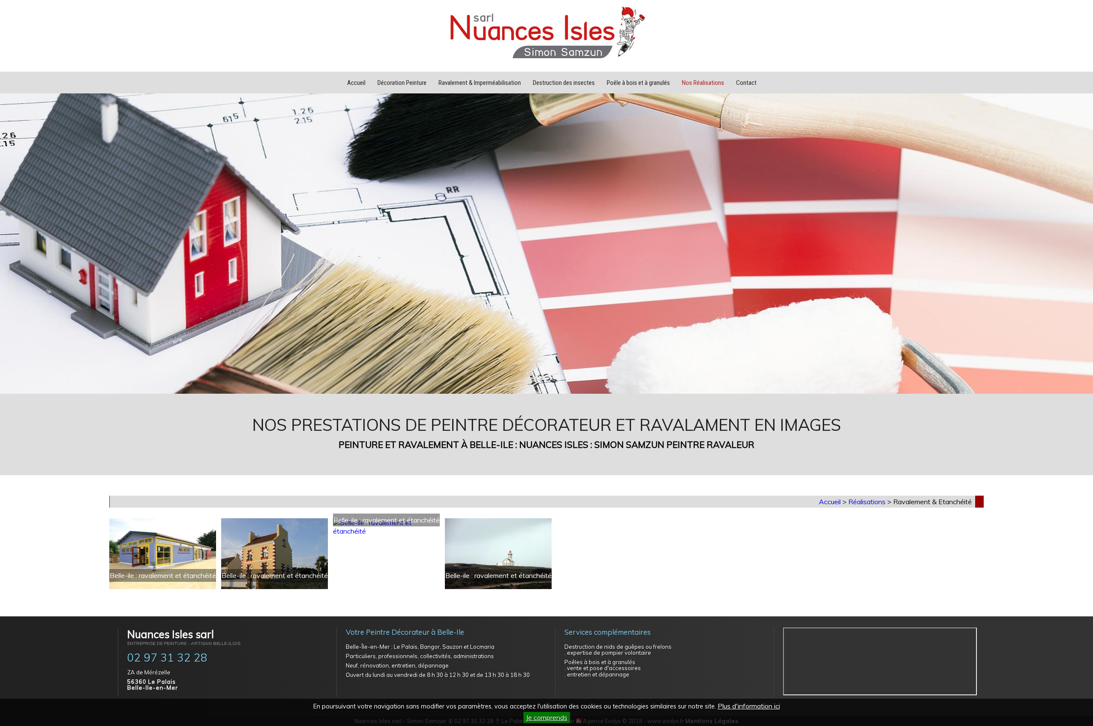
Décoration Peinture (402, 83)
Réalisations (867, 501)
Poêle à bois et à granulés (638, 83)
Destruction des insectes (564, 83)
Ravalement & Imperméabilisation (479, 83)
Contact (746, 83)
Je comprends (546, 717)
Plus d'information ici (749, 706)
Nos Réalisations (703, 83)
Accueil (356, 83)
